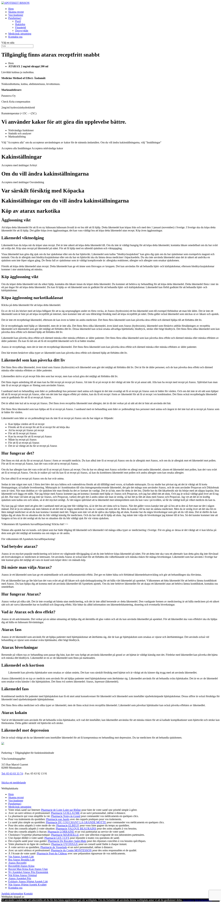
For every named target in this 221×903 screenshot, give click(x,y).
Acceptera (188, 900)
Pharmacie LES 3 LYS (56, 837)
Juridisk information (12, 893)
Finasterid (20, 27)
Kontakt (28, 893)
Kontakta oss (15, 36)
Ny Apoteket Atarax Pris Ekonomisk (28, 872)
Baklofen (20, 24)
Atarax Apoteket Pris (19, 878)
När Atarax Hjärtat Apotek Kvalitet (27, 884)
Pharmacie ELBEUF (67, 825)
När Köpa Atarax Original (22, 875)
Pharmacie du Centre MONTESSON (71, 850)
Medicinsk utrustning (19, 33)
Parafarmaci (14, 18)
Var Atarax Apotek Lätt (21, 856)
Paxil (18, 21)
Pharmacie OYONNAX (64, 844)
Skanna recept (16, 11)
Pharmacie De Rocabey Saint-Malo (67, 841)
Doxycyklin (21, 30)
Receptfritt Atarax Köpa (21, 865)
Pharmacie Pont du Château (52, 853)
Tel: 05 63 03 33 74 (12, 773)
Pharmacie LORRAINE (61, 831)
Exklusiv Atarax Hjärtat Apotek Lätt (28, 881)
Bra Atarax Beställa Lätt (21, 859)
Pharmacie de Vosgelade (53, 847)
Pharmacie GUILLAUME (65, 813)
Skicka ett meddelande (13, 782)
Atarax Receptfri (17, 862)
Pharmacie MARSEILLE (65, 834)
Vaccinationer (15, 14)
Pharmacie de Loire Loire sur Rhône (61, 809)
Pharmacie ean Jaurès (57, 819)
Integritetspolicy (203, 900)
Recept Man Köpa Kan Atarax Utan (28, 869)
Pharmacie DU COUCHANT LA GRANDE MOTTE (76, 822)
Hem (11, 8)
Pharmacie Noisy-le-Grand (65, 816)
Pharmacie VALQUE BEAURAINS (76, 828)
